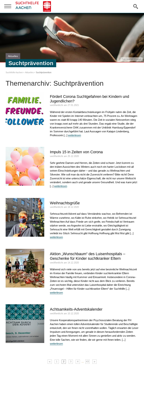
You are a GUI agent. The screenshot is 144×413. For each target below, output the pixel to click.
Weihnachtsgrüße (65, 203)
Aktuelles (29, 72)
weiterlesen (74, 135)
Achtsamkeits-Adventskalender (76, 309)
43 (87, 361)
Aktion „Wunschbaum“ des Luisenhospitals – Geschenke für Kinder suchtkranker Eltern (87, 256)
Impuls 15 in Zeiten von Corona (76, 152)
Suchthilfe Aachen (14, 72)
